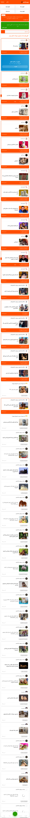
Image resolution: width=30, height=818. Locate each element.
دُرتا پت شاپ (23, 170)
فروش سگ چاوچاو (24, 215)
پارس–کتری (23, 106)
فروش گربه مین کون (23, 134)
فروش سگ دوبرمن (24, 541)
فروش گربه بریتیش (24, 52)
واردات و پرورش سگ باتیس (20, 432)
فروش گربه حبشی (24, 801)
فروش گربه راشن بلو (24, 460)
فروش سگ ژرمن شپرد (23, 297)
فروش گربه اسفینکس (23, 248)
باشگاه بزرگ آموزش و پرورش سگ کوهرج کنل (18, 285)
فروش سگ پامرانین (24, 590)
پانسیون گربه (25, 785)
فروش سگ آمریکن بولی (23, 574)
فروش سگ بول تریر (24, 525)
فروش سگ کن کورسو (23, 330)
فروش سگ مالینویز (24, 346)
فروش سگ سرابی (24, 363)
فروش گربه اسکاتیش (23, 85)
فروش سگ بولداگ (24, 444)
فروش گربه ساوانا (24, 752)
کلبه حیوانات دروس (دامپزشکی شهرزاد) (18, 383)
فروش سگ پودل (24, 379)
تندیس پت (23, 692)
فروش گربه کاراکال (24, 768)
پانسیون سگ (25, 720)
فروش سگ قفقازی (24, 622)
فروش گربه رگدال (24, 493)
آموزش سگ (25, 313)
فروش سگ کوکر (24, 231)
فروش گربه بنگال (24, 671)
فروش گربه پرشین (24, 281)
